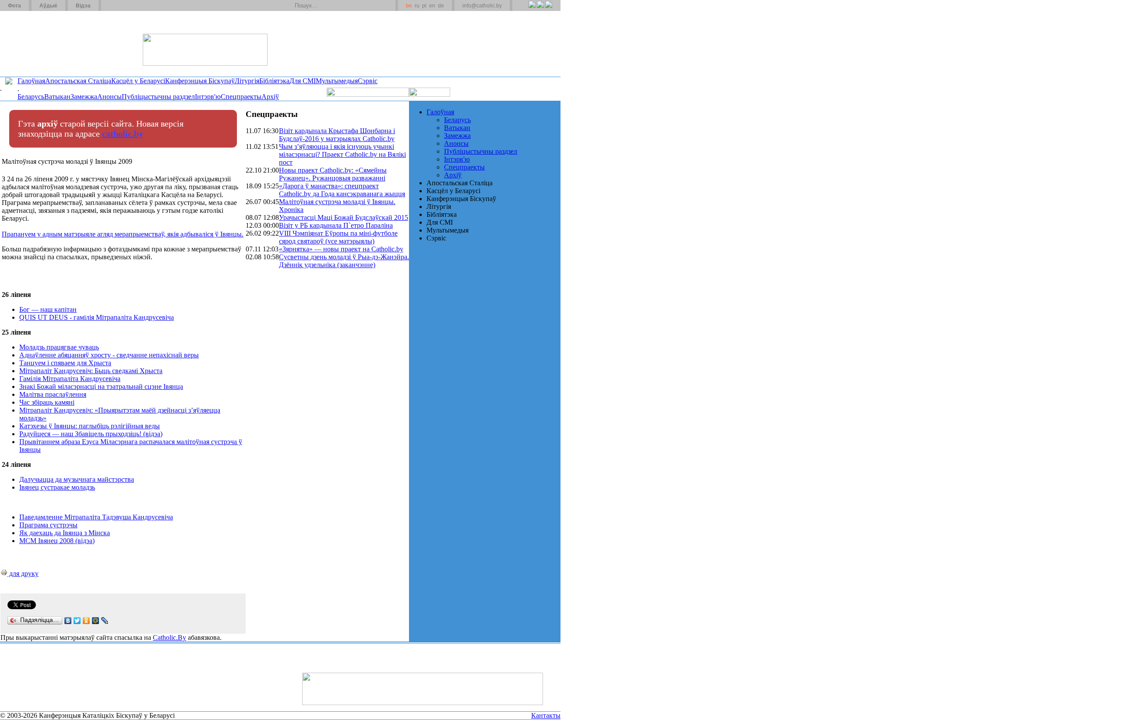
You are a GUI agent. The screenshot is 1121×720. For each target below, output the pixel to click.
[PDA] (524, 9)
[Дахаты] (111, 6)
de (441, 6)
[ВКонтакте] (68, 620)
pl (424, 6)
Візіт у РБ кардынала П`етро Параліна (336, 225)
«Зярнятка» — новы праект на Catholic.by (341, 249)
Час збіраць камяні (46, 402)
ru (417, 6)
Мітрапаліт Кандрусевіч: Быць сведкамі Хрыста (90, 370)
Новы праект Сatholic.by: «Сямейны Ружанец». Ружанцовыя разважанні (333, 174)
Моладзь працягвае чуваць (59, 347)
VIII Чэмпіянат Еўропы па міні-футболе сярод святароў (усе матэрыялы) (338, 237)
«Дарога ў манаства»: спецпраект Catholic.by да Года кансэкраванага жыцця (342, 190)
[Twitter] (540, 9)
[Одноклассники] (86, 620)
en (432, 6)
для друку (23, 573)
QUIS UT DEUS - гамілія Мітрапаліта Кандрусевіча (96, 317)
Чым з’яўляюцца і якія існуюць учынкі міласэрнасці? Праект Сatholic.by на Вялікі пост (342, 154)
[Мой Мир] (95, 620)
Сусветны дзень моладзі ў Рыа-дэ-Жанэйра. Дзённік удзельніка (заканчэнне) (344, 260)
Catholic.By (169, 637)
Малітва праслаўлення (52, 394)
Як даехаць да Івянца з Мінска (64, 532)
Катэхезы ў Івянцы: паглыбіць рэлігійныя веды (89, 426)
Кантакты (545, 715)
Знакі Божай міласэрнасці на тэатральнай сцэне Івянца (101, 386)
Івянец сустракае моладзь (57, 487)
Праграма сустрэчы (48, 525)
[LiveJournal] (104, 620)
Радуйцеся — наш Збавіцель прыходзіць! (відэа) (90, 434)
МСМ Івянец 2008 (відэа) (57, 540)
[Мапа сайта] (132, 6)
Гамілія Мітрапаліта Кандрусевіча (69, 378)
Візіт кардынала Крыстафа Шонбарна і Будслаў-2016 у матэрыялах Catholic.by (337, 134)
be (409, 6)
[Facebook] (548, 9)
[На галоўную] (33, 43)
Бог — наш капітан (48, 309)
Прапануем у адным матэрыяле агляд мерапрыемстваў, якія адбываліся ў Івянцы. (122, 234)
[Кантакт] (122, 6)
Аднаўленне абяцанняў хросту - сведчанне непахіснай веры (109, 355)
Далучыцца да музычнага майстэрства (76, 479)
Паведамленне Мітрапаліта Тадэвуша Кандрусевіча (96, 517)
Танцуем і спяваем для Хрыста (65, 363)
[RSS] (532, 9)
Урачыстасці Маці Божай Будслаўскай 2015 (343, 217)
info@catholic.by (482, 6)
